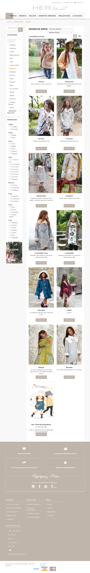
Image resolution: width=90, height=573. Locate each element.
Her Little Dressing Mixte (41, 424)
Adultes (49, 508)
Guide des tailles (11, 512)
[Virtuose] (69, 116)
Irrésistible (69, 253)
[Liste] (80, 36)
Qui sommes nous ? (12, 504)
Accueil (9, 22)
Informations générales (14, 508)
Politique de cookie (33, 513)
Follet (69, 310)
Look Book (50, 515)
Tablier (12, 95)
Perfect (41, 139)
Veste (12, 107)
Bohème (14, 249)
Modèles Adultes (11, 112)
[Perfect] (41, 116)
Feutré (41, 81)
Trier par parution (55, 29)
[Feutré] (41, 59)
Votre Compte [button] (56, 2)
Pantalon (13, 72)
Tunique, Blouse (12, 103)
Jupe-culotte (14, 65)
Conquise (69, 196)
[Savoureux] (69, 59)
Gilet (11, 58)
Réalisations (51, 512)
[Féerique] (41, 287)
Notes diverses (11, 515)
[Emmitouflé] (41, 173)
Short (12, 85)
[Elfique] (41, 345)
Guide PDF (10, 519)
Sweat (12, 92)
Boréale (69, 367)
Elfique (41, 367)
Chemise (13, 48)
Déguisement (14, 55)
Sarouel (12, 82)
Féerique (41, 310)
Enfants (49, 504)
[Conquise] (69, 173)
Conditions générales (33, 504)
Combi (12, 51)
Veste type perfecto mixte (41, 141)
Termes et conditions (33, 517)
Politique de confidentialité (30, 509)
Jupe (11, 62)
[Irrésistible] (69, 230)
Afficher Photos (54, 32)
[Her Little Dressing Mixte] (41, 402)
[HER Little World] (50, 8)
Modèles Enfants (18, 22)
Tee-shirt (13, 99)
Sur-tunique (14, 89)
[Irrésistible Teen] (41, 230)
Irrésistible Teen (41, 253)
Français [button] (79, 2)
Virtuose (69, 139)
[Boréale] (69, 345)
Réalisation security (43, 564)
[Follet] (69, 287)
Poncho (12, 75)
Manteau (28, 22)
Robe (11, 78)
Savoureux (69, 81)
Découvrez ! (14, 256)
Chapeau (13, 45)
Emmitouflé (41, 196)
